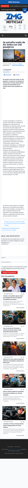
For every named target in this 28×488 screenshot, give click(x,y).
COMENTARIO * (5, 244)
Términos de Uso (19, 453)
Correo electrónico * (6, 262)
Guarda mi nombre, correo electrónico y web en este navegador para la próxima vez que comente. (14, 268)
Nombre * (3, 257)
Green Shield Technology (14, 449)
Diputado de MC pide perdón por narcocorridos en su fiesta (11, 229)
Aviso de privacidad (9, 453)
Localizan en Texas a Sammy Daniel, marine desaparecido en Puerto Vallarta (13, 425)
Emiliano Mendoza (20, 307)
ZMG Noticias (14, 2)
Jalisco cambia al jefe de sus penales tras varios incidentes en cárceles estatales (13, 393)
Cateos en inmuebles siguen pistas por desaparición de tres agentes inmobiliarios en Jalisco (13, 297)
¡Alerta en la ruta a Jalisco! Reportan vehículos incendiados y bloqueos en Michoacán (13, 360)
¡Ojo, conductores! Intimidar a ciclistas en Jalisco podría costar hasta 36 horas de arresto (12, 329)
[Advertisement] (14, 105)
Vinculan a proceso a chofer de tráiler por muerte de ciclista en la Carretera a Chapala (14, 223)
